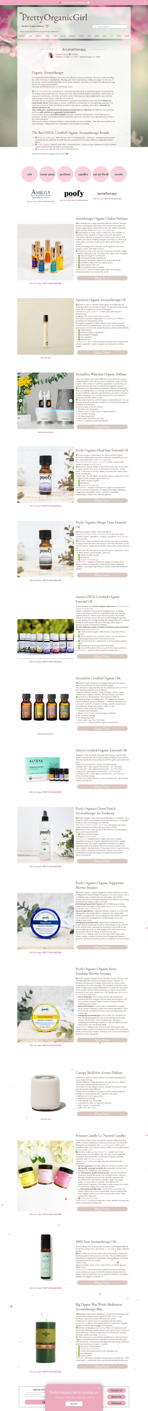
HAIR (55, 36)
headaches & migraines (101, 460)
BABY (104, 36)
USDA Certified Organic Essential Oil (93, 462)
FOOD (119, 36)
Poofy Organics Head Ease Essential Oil (102, 450)
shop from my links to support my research (39, 31)
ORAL (47, 36)
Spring (81, 1149)
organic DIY (94, 629)
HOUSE (63, 36)
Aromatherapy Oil (111, 318)
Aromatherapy (95, 464)
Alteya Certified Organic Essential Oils (102, 750)
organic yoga (117, 1316)
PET (111, 36)
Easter (90, 1149)
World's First (103, 1152)
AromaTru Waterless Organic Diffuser (101, 374)
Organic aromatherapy (90, 485)
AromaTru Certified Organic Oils (98, 678)
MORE (127, 36)
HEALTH (72, 36)
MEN (89, 36)
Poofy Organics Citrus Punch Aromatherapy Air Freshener (96, 810)
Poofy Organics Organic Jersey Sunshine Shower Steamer (96, 971)
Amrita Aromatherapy (43, 91)
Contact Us (116, 1390)
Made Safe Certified (89, 1198)
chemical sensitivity (95, 1159)
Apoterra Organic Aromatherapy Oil (100, 299)
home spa (95, 395)
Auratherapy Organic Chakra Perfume (102, 218)
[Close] (99, 1388)
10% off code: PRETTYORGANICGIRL (46, 283)
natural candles (87, 1161)
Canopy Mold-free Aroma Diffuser (99, 1072)
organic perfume (91, 311)
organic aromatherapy (105, 230)
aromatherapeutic (108, 1145)
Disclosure (116, 1403)
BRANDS (22, 36)
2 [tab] (46, 1366)
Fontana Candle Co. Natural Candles (100, 1135)
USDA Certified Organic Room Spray (93, 825)
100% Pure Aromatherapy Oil (96, 1241)
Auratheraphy (43, 149)
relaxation (102, 1335)
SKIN (30, 36)
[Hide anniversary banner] (145, 3)
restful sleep (121, 536)
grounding (101, 1328)
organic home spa (113, 906)
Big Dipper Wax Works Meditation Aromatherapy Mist (99, 1306)
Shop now (102, 278)
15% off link (45, 358)
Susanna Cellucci (61, 54)
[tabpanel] (45, 401)
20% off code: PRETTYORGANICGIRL (46, 662)
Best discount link (46, 432)
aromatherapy (81, 1323)
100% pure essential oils (90, 1348)
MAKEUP (39, 36)
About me (116, 1396)
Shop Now (102, 500)
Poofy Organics (44, 144)
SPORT (81, 36)
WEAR (97, 36)
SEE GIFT (74, 1404)
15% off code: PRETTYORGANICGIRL (46, 1214)
